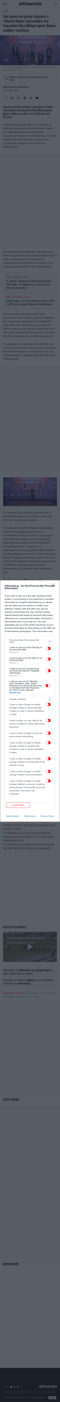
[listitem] (30, 641)
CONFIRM (18, 805)
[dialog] (30, 701)
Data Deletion (12, 816)
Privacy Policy (47, 816)
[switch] (48, 648)
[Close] (54, 586)
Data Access (30, 816)
